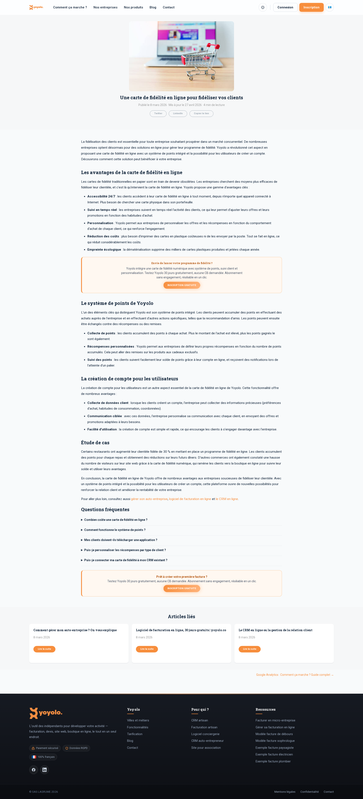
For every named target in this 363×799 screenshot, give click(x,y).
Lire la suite (44, 649)
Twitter (158, 113)
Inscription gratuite (181, 285)
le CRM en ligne (227, 499)
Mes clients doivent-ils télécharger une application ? (120, 540)
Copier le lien (201, 113)
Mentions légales (284, 791)
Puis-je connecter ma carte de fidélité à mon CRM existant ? (125, 560)
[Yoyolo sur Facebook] (33, 769)
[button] (263, 7)
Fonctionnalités (137, 727)
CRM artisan (199, 720)
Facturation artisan (204, 727)
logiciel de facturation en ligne (190, 499)
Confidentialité (309, 791)
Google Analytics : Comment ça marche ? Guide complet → (295, 674)
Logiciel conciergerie (205, 734)
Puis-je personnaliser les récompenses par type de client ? (125, 550)
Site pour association (206, 748)
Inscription (312, 7)
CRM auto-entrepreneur (207, 741)
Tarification (134, 734)
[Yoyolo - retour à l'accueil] (36, 7)
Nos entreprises (105, 7)
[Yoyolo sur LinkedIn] (44, 769)
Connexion (285, 7)
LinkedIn (178, 113)
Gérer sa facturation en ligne (275, 727)
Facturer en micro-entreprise (275, 720)
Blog (153, 7)
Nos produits (133, 7)
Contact (169, 7)
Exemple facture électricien (274, 754)
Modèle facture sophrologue (275, 741)
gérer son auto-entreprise (149, 499)
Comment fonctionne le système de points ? (115, 530)
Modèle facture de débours (274, 734)
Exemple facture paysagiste (275, 748)
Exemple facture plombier (273, 761)
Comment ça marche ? (70, 7)
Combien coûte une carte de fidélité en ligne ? (115, 519)
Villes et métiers (138, 720)
